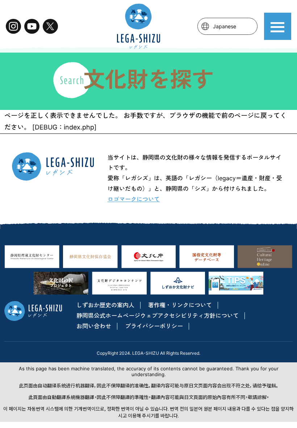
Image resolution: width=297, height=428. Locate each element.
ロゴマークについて (134, 199)
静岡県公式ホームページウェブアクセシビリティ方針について (157, 315)
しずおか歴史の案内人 (105, 305)
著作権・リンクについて (180, 305)
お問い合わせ (93, 326)
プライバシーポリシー (154, 326)
